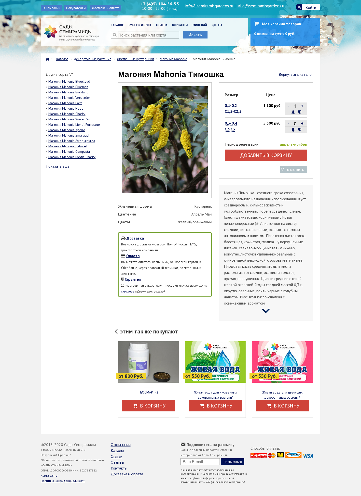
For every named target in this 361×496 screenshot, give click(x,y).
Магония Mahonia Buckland (68, 92)
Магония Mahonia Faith (65, 103)
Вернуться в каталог (296, 74)
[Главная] (49, 58)
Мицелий (200, 25)
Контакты (119, 468)
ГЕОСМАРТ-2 (148, 392)
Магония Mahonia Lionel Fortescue (74, 124)
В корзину (152, 406)
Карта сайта (49, 475)
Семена (161, 25)
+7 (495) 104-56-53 (160, 4)
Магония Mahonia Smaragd (68, 135)
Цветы (217, 25)
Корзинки (180, 25)
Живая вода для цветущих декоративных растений (282, 395)
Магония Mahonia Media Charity (72, 157)
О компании (51, 8)
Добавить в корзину (266, 155)
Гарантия (133, 279)
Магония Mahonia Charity (66, 114)
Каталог (117, 25)
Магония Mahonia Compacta (69, 151)
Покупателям (76, 8)
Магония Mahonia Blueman (68, 87)
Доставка (135, 238)
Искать (195, 35)
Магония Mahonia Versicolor (69, 97)
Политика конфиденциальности (63, 481)
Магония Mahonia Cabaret (67, 146)
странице (127, 291)
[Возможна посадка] (293, 112)
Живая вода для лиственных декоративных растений (215, 395)
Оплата (133, 255)
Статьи (116, 456)
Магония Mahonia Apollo (66, 130)
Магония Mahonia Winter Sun (69, 119)
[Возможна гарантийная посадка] (299, 112)
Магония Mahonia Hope (65, 108)
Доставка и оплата (105, 8)
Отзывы (117, 462)
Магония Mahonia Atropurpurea (71, 141)
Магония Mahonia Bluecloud (69, 81)
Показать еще (57, 166)
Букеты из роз (139, 25)
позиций (274, 33)
